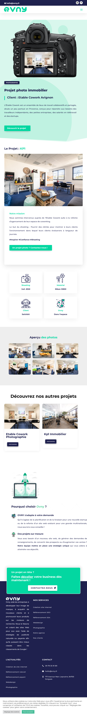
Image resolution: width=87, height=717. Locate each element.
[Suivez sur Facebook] (81, 2)
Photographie (12, 82)
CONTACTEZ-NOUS (42, 588)
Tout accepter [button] (28, 712)
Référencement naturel (16, 672)
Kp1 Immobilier (55, 434)
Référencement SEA (41, 617)
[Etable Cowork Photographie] (22, 416)
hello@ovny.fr (51, 671)
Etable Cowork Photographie (17, 435)
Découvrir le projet (16, 128)
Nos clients (38, 638)
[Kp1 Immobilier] (60, 416)
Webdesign (38, 623)
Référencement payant (15, 677)
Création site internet (42, 607)
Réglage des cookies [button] (11, 712)
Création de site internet (16, 667)
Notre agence (39, 633)
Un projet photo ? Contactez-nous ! (29, 248)
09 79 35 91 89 (51, 666)
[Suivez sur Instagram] (77, 2)
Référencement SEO (41, 612)
